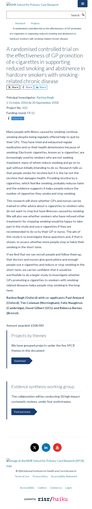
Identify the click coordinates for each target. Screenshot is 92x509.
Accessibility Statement (64, 476)
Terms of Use (22, 476)
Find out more (22, 411)
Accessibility (27, 487)
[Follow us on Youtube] (57, 447)
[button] (83, 3)
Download (20, 360)
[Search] (83, 14)
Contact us (56, 487)
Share (14, 87)
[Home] (10, 23)
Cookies (42, 487)
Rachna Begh (45, 97)
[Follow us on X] (35, 447)
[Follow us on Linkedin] (46, 447)
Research (20, 23)
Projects (35, 23)
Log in (68, 487)
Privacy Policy (40, 476)
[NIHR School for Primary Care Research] (32, 3)
